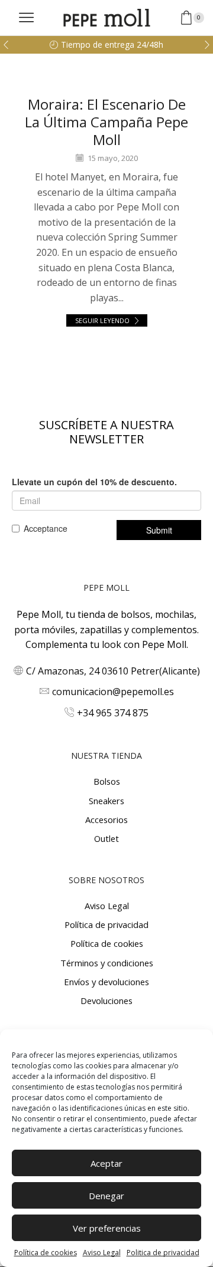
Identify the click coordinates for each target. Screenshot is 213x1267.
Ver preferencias (107, 1228)
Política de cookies (45, 1253)
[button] (6, 45)
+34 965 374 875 (113, 712)
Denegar (106, 1196)
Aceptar (106, 1163)
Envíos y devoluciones (106, 982)
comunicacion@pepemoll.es (113, 691)
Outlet (106, 838)
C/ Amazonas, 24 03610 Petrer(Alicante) (113, 670)
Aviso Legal (102, 1253)
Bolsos (106, 781)
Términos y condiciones (106, 963)
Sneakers (106, 801)
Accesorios (106, 819)
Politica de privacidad (163, 1253)
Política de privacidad (106, 924)
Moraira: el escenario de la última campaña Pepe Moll (106, 121)
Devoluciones (106, 1000)
